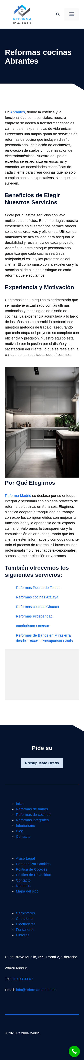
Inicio (20, 804)
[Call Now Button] (74, 1051)
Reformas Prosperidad (34, 616)
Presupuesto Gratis (42, 763)
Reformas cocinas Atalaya (37, 597)
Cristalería (24, 919)
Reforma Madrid (18, 496)
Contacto (23, 836)
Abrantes (17, 112)
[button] (57, 14)
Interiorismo (25, 826)
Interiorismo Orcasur (32, 626)
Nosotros (23, 886)
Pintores (22, 935)
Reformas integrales (32, 820)
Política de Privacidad (33, 875)
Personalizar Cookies (33, 864)
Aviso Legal (25, 858)
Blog (19, 831)
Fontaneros (25, 930)
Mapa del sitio (27, 891)
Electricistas (25, 924)
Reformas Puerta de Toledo (38, 588)
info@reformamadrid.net (36, 990)
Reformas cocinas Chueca (37, 607)
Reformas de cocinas (33, 815)
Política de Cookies (31, 869)
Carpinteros (25, 913)
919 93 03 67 (22, 979)
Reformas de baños (32, 809)
